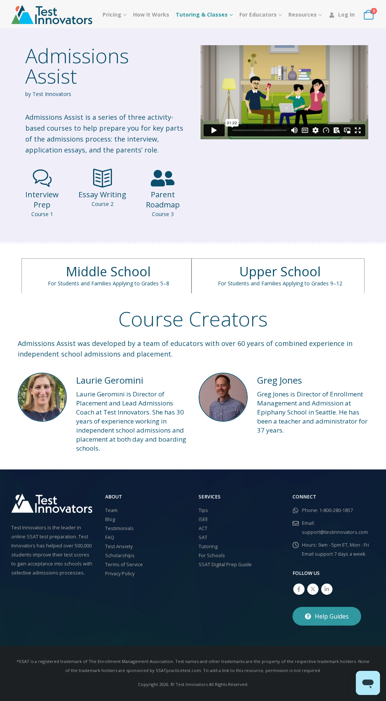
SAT (203, 537)
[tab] (106, 275)
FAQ (109, 537)
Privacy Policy (120, 573)
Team (111, 510)
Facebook (299, 589)
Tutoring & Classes (202, 14)
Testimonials (119, 528)
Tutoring (208, 546)
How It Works (151, 14)
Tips (203, 510)
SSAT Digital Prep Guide (225, 564)
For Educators (258, 14)
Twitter (313, 589)
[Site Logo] (51, 14)
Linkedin (326, 589)
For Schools (212, 555)
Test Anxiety (119, 546)
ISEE (203, 519)
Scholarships (120, 555)
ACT (203, 528)
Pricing (112, 14)
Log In (346, 14)
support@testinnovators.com (335, 532)
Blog (110, 519)
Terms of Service (124, 564)
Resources (302, 14)
